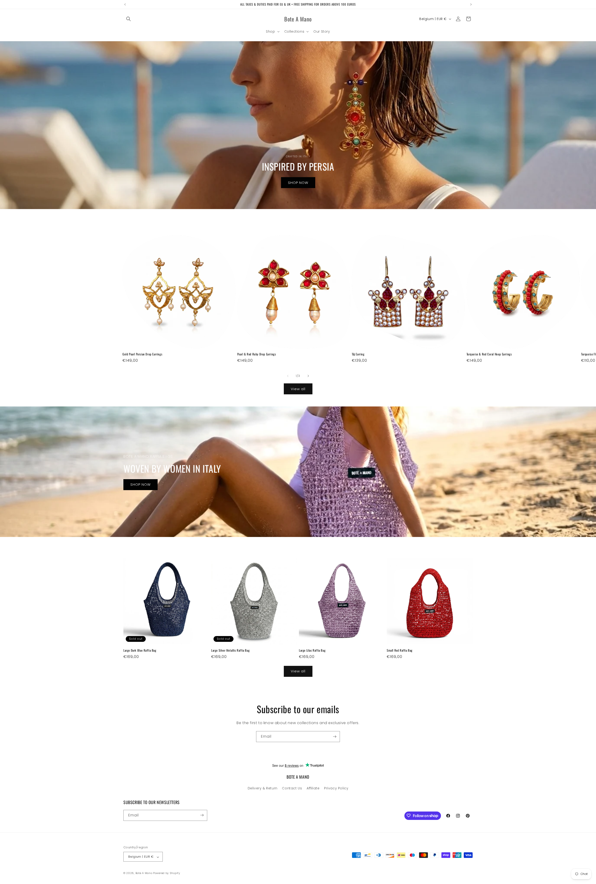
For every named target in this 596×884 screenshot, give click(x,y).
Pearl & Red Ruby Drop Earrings (256, 354)
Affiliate (313, 788)
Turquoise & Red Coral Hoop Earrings (489, 354)
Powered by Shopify (166, 873)
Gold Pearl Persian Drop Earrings (142, 354)
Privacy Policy (336, 788)
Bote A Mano (143, 873)
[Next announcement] (471, 4)
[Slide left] (288, 376)
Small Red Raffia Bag (400, 650)
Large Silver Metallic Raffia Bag (230, 650)
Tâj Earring (358, 354)
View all (298, 388)
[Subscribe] (334, 736)
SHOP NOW (298, 182)
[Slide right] (308, 376)
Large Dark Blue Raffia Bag (139, 650)
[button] (128, 19)
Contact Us (292, 788)
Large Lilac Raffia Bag (312, 650)
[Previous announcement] (125, 4)
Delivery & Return (263, 788)
